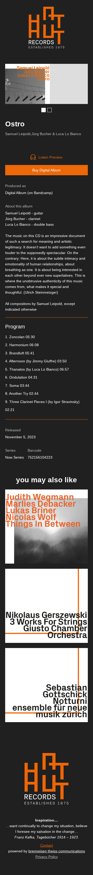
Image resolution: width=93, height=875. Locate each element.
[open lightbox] (27, 84)
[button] (43, 110)
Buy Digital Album (46, 170)
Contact (46, 845)
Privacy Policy (46, 857)
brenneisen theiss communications (56, 851)
